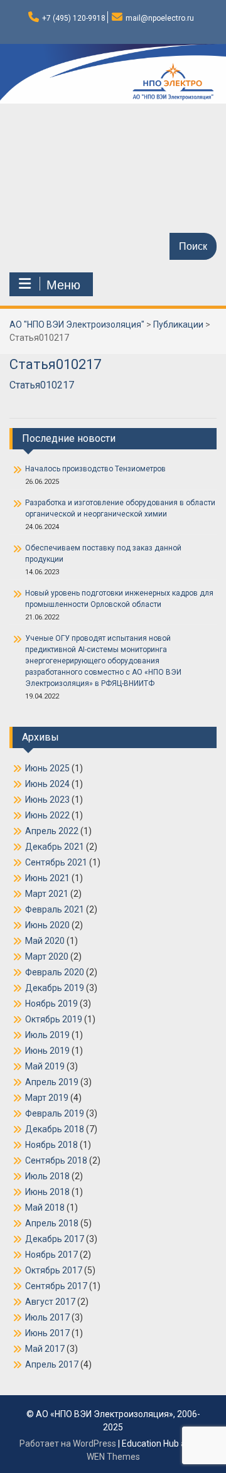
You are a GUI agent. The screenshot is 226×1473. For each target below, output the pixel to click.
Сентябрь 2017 (56, 1286)
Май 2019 (45, 1066)
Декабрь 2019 (54, 988)
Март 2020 (46, 956)
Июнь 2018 (47, 1192)
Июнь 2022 (47, 815)
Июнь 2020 (47, 925)
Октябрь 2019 (53, 1019)
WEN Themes (113, 1457)
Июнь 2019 (47, 1051)
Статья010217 (41, 385)
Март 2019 (46, 1098)
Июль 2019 (47, 1035)
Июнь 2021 (47, 878)
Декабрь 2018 (54, 1129)
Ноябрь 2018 (51, 1145)
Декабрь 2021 (54, 847)
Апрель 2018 (51, 1223)
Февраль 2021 (54, 909)
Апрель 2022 (51, 831)
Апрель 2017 (51, 1364)
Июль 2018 (47, 1176)
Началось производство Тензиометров (95, 468)
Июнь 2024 (47, 784)
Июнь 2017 (47, 1333)
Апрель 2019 (51, 1082)
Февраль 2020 (54, 972)
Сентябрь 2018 (56, 1160)
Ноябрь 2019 (51, 1004)
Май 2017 (45, 1349)
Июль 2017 (47, 1317)
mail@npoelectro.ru (160, 18)
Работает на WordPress (67, 1443)
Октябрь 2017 (53, 1270)
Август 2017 (50, 1302)
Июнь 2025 (47, 768)
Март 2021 (46, 894)
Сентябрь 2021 (56, 862)
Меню (63, 285)
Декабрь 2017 (54, 1239)
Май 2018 (45, 1208)
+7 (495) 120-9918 (73, 18)
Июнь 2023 (47, 800)
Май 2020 (45, 941)
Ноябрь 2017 (51, 1255)
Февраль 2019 (54, 1113)
